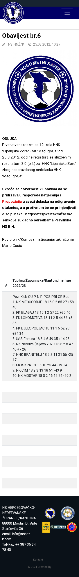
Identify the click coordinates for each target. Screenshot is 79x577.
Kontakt (38, 559)
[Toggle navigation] (67, 12)
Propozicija (12, 201)
